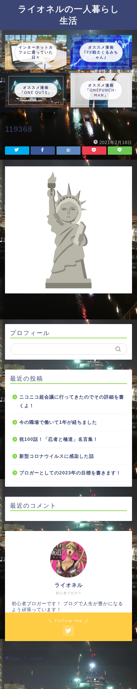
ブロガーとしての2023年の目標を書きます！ (70, 472)
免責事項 (92, 673)
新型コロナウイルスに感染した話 (56, 456)
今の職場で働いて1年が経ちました (58, 422)
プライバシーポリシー (55, 673)
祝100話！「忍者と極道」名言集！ (58, 439)
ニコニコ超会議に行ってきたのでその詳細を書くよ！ (71, 401)
